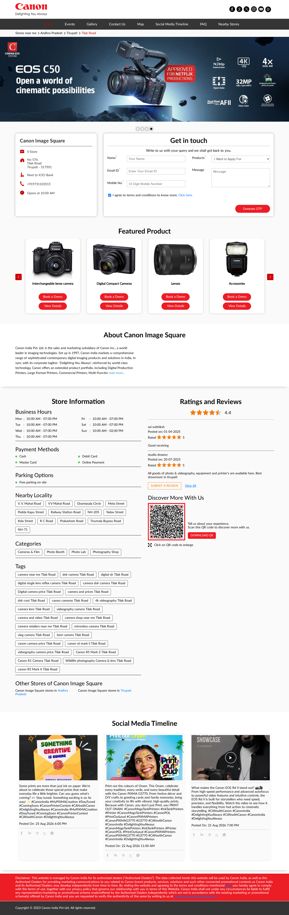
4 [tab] (151, 129)
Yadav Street (115, 512)
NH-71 (23, 529)
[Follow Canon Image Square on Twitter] (247, 9)
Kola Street (25, 521)
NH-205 (93, 512)
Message (198, 170)
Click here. (185, 195)
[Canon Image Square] (31, 9)
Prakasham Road (71, 521)
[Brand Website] (268, 9)
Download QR (202, 535)
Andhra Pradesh (51, 33)
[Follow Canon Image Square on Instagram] (254, 9)
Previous (18, 277)
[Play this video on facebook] (230, 760)
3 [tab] (147, 129)
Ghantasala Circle (89, 503)
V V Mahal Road (59, 503)
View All (190, 485)
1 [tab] (138, 129)
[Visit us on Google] (239, 9)
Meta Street (116, 503)
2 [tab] (142, 129)
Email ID (113, 170)
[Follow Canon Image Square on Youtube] (261, 9)
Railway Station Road (66, 512)
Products (199, 158)
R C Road (46, 521)
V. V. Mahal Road (29, 503)
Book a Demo (52, 296)
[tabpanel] (144, 79)
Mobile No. (115, 183)
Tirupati (72, 33)
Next (270, 277)
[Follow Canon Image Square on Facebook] (232, 9)
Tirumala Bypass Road (105, 521)
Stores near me (25, 33)
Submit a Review (164, 485)
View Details (52, 306)
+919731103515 (39, 184)
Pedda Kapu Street (31, 512)
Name (112, 158)
